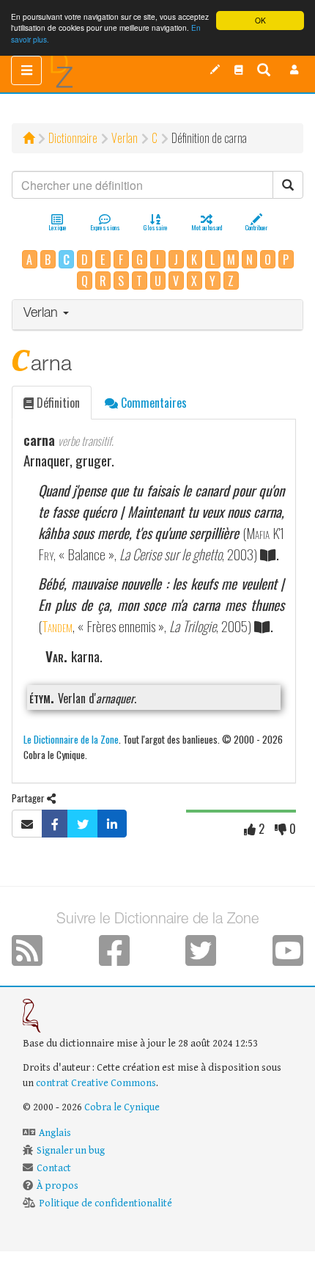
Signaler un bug (71, 1151)
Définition (57, 402)
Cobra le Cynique (122, 1107)
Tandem (57, 626)
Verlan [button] (42, 313)
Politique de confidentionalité (105, 1203)
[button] (294, 70)
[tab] (157, 315)
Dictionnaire (72, 138)
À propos (57, 1186)
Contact (54, 1168)
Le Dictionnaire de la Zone (71, 739)
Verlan (124, 138)
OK (260, 20)
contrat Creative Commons (96, 1083)
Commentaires (152, 402)
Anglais (55, 1133)
